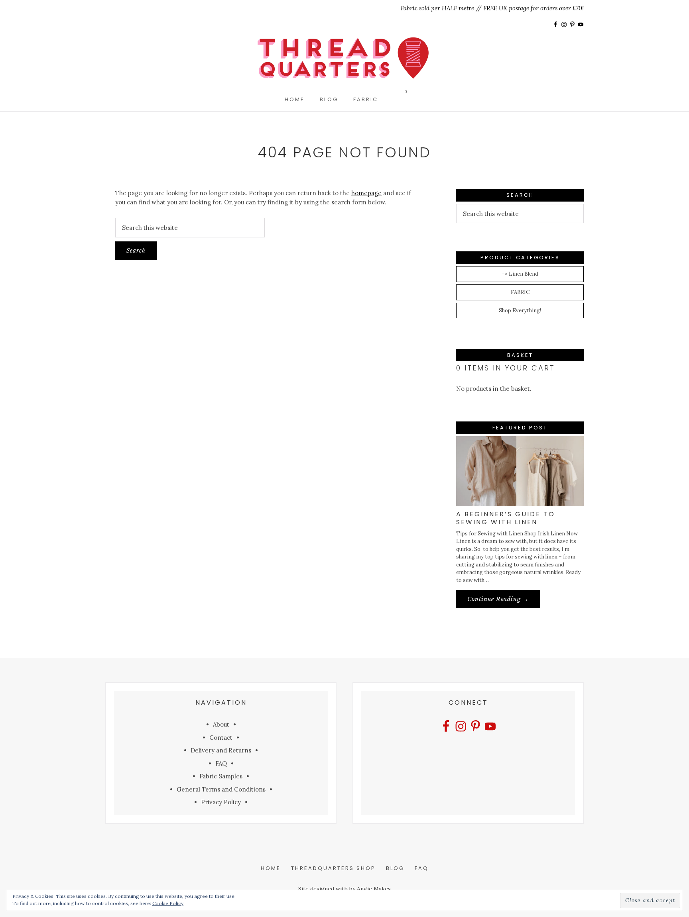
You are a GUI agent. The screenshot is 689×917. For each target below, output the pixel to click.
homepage (366, 193)
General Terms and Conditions (221, 789)
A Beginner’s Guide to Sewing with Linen (505, 517)
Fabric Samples (220, 776)
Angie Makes (374, 888)
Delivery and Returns (221, 750)
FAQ (221, 763)
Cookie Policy (167, 903)
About (221, 724)
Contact (220, 737)
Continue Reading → (503, 601)
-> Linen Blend (520, 273)
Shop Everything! (520, 310)
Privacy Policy (221, 802)
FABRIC (520, 292)
